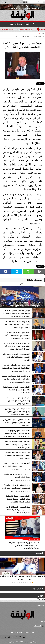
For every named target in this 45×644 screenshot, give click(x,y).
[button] (32, 582)
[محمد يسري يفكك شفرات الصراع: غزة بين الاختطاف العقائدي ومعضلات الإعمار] (22, 533)
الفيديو (39, 553)
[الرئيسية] (33, 24)
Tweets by (41, 599)
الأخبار (39, 33)
